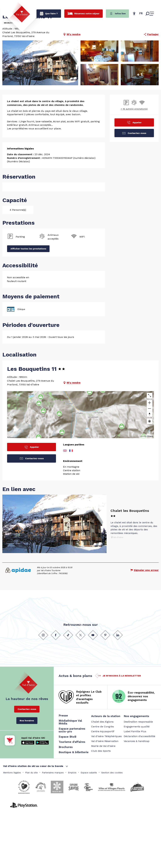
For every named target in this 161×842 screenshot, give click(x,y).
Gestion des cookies (112, 772)
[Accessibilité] (134, 13)
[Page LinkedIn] (118, 635)
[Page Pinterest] (105, 635)
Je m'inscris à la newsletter (122, 675)
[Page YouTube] (93, 635)
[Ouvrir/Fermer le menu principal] (150, 14)
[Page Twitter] (80, 635)
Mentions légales (12, 772)
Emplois (72, 772)
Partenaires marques (53, 772)
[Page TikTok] (68, 635)
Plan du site (31, 772)
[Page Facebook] (56, 635)
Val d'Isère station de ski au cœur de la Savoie (33, 766)
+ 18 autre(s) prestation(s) (134, 109)
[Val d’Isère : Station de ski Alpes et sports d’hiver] (19, 12)
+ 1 (140, 74)
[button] (141, 13)
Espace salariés (89, 772)
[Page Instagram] (43, 635)
